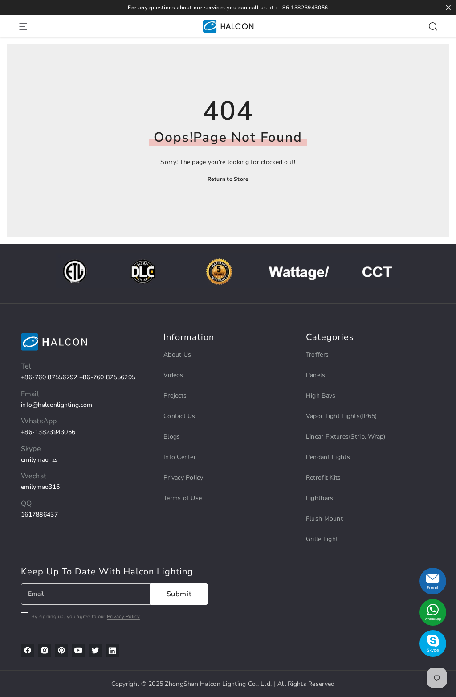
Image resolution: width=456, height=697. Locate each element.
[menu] (23, 26)
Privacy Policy (123, 616)
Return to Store (228, 179)
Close (448, 7)
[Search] (433, 26)
